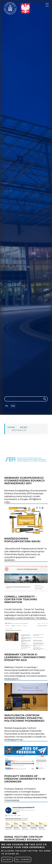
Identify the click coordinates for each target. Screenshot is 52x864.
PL (6, 406)
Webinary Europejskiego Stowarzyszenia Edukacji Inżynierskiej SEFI (24, 480)
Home (11, 427)
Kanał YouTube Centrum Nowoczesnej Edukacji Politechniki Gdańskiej (23, 839)
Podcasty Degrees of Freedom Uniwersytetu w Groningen (24, 779)
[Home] (10, 8)
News (23, 427)
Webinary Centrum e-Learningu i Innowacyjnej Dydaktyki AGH (24, 657)
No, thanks (23, 859)
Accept (7, 859)
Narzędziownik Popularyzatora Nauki (22, 540)
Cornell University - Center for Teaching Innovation (20, 599)
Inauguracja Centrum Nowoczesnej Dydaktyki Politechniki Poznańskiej (24, 718)
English (13, 406)
